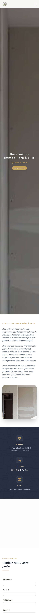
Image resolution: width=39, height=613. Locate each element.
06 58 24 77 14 (19, 168)
